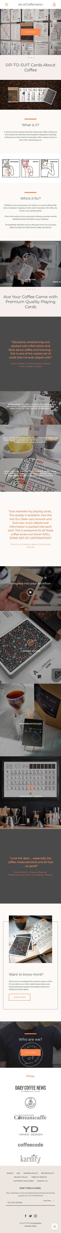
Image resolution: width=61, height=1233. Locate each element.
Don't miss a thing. (30, 1188)
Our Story (30, 1052)
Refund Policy (47, 1173)
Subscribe (47, 1200)
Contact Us (42, 1181)
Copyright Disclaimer (23, 1181)
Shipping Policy (31, 1173)
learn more (20, 997)
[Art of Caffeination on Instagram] (35, 1216)
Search (10, 1173)
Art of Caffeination (30, 4)
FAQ (18, 1173)
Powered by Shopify (30, 1226)
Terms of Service (39, 1177)
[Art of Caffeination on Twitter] (30, 1216)
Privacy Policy (21, 1177)
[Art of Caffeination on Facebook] (25, 1216)
